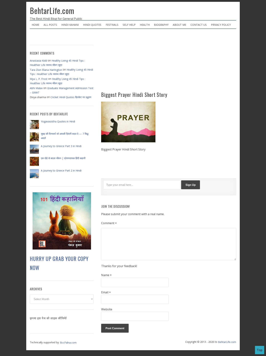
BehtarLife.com (52, 10)
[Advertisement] (168, 61)
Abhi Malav (36, 88)
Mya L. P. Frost (38, 79)
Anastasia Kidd (38, 60)
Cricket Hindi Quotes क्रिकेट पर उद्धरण (70, 97)
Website (106, 309)
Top (259, 350)
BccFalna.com (68, 342)
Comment (109, 223)
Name (106, 275)
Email (106, 292)
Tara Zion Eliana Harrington (46, 70)
